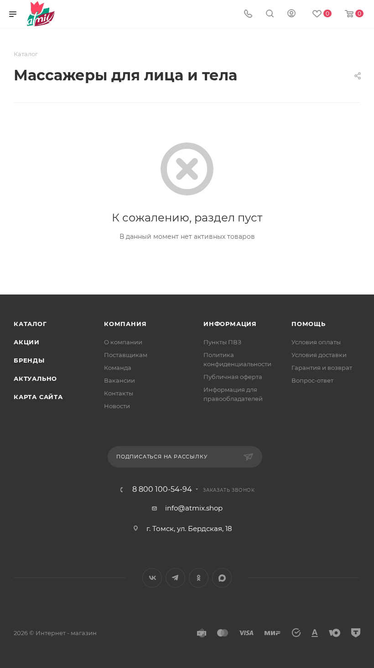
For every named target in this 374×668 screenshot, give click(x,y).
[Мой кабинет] (291, 14)
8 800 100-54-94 (162, 489)
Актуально (35, 378)
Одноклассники (198, 578)
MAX (222, 578)
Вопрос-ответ (312, 380)
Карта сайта (38, 396)
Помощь (308, 323)
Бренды (29, 360)
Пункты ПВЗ (222, 342)
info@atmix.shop (194, 508)
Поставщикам (125, 354)
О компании (123, 342)
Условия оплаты (316, 342)
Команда (117, 367)
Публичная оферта (232, 376)
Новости (117, 406)
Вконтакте (152, 578)
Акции (27, 342)
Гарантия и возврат (321, 367)
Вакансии (119, 380)
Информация (230, 323)
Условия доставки (319, 354)
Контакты (118, 393)
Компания (125, 323)
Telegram (175, 578)
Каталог (30, 323)
